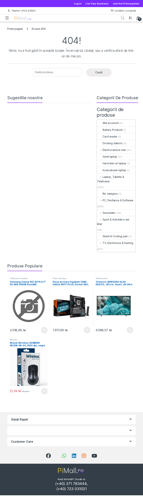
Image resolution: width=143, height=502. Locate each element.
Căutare (122, 18)
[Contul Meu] (130, 18)
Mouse (13, 339)
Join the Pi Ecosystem (126, 3)
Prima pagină (15, 28)
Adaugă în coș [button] (42, 330)
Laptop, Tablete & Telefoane (110, 179)
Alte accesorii (111, 122)
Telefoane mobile (19, 278)
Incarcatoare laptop (114, 170)
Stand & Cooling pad (115, 236)
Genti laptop (110, 156)
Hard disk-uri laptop (114, 163)
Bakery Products (113, 129)
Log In (77, 3)
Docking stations (113, 143)
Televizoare (101, 278)
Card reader (110, 136)
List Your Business (96, 3)
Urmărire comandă (125, 10)
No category (110, 193)
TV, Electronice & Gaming (118, 242)
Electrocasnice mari (114, 149)
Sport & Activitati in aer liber (113, 222)
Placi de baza (59, 278)
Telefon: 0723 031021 (23, 10)
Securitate (109, 212)
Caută (98, 72)
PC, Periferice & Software (118, 200)
